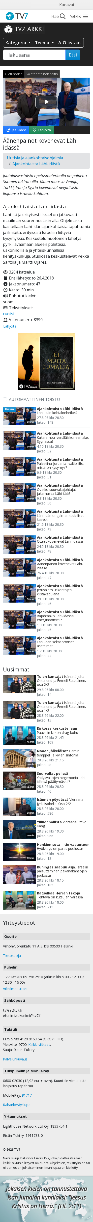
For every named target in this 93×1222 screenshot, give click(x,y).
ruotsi (8, 313)
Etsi (73, 55)
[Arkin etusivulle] (24, 28)
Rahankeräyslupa (17, 1104)
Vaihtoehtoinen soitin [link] (42, 74)
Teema (42, 43)
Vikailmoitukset (15, 988)
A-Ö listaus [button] (70, 43)
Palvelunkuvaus (15, 1059)
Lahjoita (44, 130)
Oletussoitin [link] (14, 74)
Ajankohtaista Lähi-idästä (36, 164)
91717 (27, 1095)
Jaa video (18, 130)
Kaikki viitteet (39, 1044)
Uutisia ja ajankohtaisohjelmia (35, 158)
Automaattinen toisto (34, 399)
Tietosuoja (12, 955)
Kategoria (16, 43)
